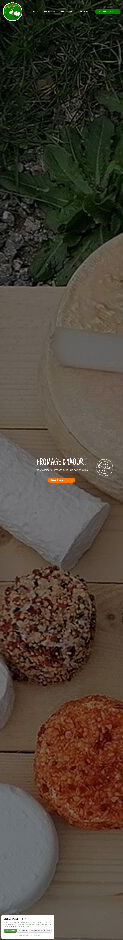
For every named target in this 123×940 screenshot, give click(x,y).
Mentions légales (35, 935)
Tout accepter (10, 931)
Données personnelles (22, 935)
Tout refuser (22, 931)
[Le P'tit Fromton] (12, 12)
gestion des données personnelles (18, 926)
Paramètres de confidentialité (40, 931)
